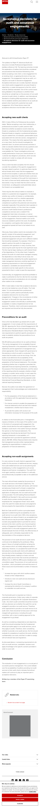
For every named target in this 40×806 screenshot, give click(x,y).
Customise (20, 803)
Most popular (6, 764)
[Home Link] (20, 772)
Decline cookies (20, 799)
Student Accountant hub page (16, 702)
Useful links (6, 759)
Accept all (20, 795)
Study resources (20, 35)
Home (4, 35)
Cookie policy (32, 791)
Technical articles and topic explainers (16, 39)
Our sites (5, 755)
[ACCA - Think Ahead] (5, 4)
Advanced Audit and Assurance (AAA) (16, 37)
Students (10, 35)
